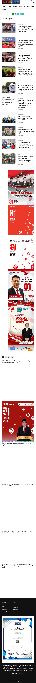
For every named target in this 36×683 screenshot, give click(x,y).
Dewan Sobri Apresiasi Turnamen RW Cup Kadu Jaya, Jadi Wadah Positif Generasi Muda (25, 28)
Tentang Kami (5, 612)
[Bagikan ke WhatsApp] (20, 14)
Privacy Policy (16, 605)
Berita (15, 6)
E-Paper (9, 6)
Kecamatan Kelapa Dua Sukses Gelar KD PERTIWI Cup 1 (26, 131)
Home (3, 6)
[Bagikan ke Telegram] (23, 14)
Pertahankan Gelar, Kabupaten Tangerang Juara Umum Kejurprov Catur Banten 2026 (25, 57)
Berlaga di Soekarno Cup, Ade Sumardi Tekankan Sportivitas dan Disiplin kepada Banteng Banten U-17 (26, 73)
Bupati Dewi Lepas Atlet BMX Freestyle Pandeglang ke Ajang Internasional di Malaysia (25, 159)
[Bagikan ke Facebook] (15, 14)
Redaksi (4, 602)
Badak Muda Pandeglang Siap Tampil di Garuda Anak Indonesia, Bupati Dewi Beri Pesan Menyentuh (25, 103)
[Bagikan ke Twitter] (18, 14)
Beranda (4, 9)
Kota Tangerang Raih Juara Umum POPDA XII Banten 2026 (25, 118)
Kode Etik (15, 602)
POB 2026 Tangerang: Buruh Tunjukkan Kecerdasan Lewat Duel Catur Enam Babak (25, 145)
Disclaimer (4, 609)
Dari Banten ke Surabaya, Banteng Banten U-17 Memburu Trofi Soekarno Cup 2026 (26, 43)
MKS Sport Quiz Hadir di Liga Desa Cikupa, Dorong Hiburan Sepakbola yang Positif (26, 88)
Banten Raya (22, 6)
